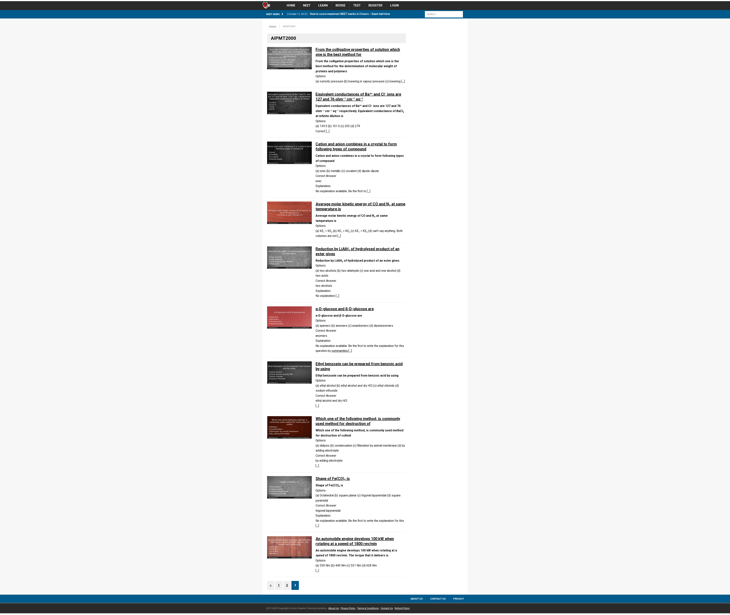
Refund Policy (402, 608)
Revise (340, 5)
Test (357, 5)
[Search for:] (444, 14)
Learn (323, 5)
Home (291, 5)
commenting (340, 351)
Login (394, 5)
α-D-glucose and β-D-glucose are (345, 309)
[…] (403, 81)
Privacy (458, 598)
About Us (416, 598)
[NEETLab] (365, 0)
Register (375, 5)
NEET (306, 5)
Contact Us (438, 598)
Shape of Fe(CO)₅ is (333, 478)
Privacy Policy (348, 608)
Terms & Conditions (368, 608)
